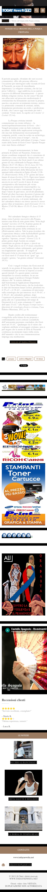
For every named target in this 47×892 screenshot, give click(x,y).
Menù (42, 10)
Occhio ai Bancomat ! (23, 762)
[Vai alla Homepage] (24, 11)
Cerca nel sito (36, 10)
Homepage (5, 21)
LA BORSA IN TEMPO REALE (23, 834)
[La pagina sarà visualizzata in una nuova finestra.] (23, 54)
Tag (3, 359)
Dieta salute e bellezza (23, 799)
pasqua (11, 358)
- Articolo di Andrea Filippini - (23, 341)
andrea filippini (25, 358)
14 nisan (39, 358)
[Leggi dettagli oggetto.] (23, 757)
